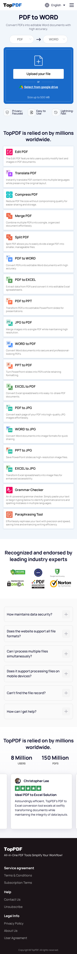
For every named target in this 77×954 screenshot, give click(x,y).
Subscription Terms (18, 883)
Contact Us (12, 899)
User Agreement (15, 938)
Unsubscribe (13, 907)
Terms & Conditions (18, 875)
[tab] (38, 614)
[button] (38, 614)
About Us (11, 931)
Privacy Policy (14, 923)
